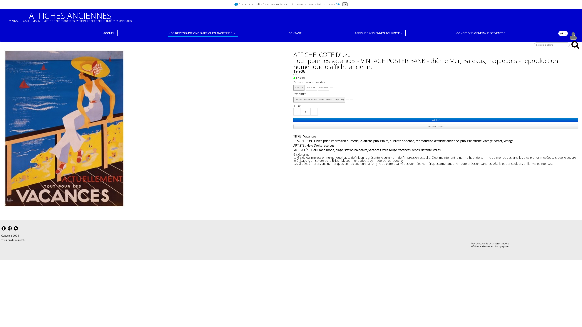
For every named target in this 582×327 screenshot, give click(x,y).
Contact (294, 33)
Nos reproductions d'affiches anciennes (202, 33)
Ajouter (435, 119)
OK (345, 4)
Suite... (339, 4)
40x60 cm (299, 87)
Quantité (297, 106)
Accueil (109, 33)
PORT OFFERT (299, 94)
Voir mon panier (436, 126)
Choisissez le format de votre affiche (309, 82)
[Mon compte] (573, 36)
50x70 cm (311, 87)
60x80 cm (323, 87)
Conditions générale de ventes (480, 33)
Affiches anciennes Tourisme (379, 33)
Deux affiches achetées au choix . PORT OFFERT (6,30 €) (319, 99)
